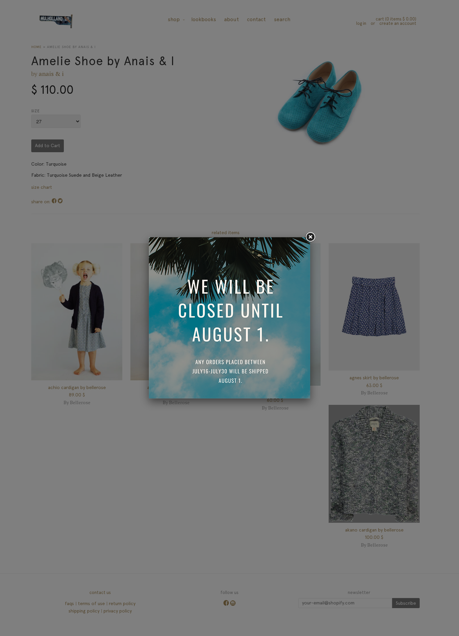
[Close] (310, 237)
